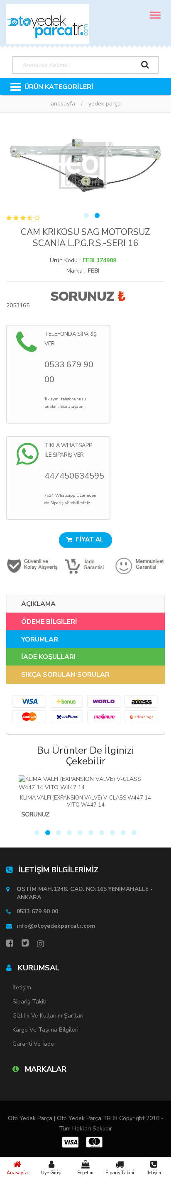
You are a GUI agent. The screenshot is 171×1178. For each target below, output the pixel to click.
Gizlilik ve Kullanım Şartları (47, 1016)
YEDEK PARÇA (104, 104)
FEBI (94, 271)
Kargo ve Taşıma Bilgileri (45, 1030)
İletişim (154, 1173)
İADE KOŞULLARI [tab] (48, 656)
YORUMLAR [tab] (39, 639)
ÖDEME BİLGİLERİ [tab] (49, 621)
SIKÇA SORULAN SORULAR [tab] (65, 674)
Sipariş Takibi (119, 1173)
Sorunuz (82, 296)
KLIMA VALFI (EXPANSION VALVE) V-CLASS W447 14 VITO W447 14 (85, 801)
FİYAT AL (89, 539)
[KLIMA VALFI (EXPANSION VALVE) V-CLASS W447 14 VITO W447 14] (85, 783)
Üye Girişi (51, 1173)
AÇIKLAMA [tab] (38, 603)
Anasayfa (17, 1173)
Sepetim (85, 1173)
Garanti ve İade (33, 1044)
